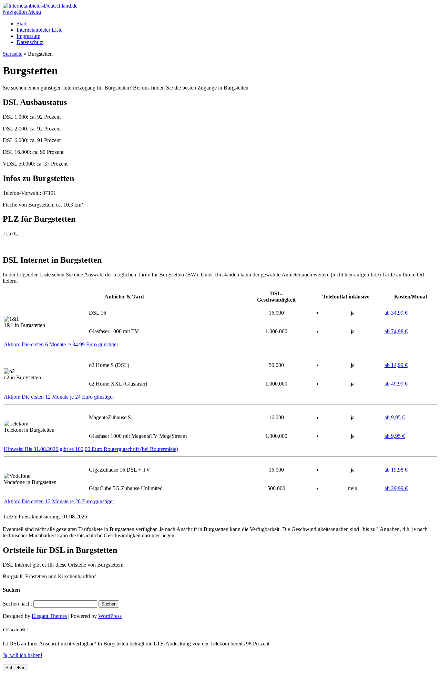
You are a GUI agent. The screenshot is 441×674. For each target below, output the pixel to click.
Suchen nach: (17, 604)
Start (22, 24)
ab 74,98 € (396, 331)
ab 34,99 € (396, 313)
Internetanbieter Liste (39, 30)
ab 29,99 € (396, 488)
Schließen (15, 667)
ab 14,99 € (396, 365)
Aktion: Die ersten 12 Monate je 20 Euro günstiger (59, 501)
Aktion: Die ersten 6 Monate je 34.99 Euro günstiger (61, 344)
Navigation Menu (22, 12)
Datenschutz (30, 42)
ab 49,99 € (396, 384)
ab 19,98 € (396, 470)
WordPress (110, 616)
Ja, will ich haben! (22, 655)
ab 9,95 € (394, 417)
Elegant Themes (49, 616)
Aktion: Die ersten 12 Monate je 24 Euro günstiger (59, 397)
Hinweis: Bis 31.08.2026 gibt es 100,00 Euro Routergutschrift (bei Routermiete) (91, 449)
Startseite (12, 54)
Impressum (28, 36)
